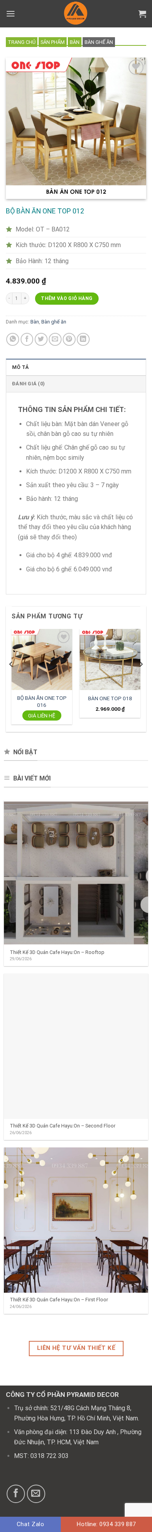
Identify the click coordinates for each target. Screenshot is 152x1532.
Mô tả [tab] (20, 367)
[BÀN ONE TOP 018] (110, 659)
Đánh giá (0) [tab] (28, 384)
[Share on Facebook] (27, 339)
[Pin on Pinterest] (69, 339)
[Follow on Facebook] (16, 1494)
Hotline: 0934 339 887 (106, 1524)
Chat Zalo (30, 1524)
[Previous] (11, 679)
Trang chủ (21, 42)
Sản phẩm (53, 42)
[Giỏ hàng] (142, 13)
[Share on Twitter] (41, 339)
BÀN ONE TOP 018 (110, 698)
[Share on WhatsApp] (12, 339)
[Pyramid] (76, 13)
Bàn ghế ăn (99, 42)
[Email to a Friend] (55, 339)
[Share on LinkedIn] (83, 339)
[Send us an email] (36, 1494)
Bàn (75, 42)
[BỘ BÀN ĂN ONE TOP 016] (42, 659)
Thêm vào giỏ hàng (66, 298)
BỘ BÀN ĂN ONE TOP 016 (42, 701)
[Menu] (10, 13)
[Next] (141, 679)
